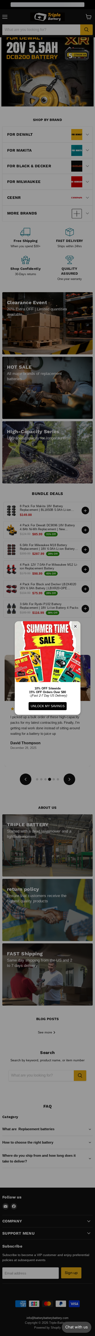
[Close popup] (87, 1307)
